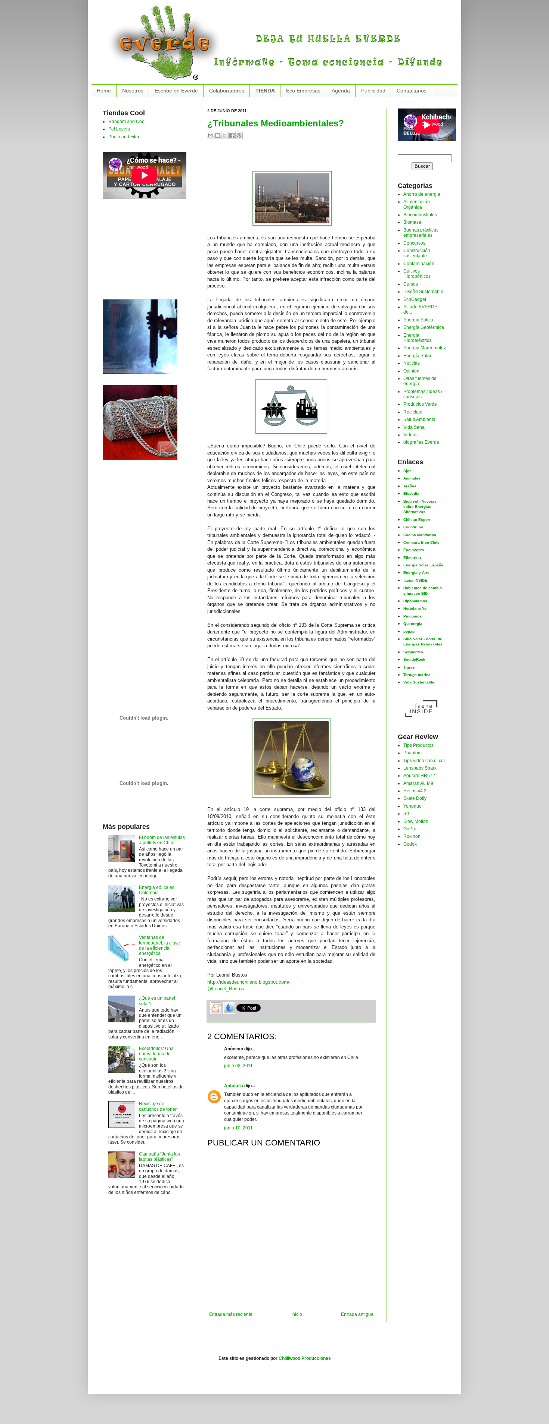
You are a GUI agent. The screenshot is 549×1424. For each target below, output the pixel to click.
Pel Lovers (119, 129)
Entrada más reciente (230, 1314)
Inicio (296, 1314)
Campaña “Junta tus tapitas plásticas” (159, 1156)
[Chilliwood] (140, 335)
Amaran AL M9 (418, 783)
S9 (406, 813)
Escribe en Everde (176, 91)
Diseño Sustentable (423, 291)
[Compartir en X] (225, 135)
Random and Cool (127, 121)
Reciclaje (412, 412)
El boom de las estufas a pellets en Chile (162, 840)
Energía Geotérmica (423, 327)
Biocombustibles (420, 214)
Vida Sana (414, 427)
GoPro (409, 829)
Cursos (410, 284)
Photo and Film (123, 136)
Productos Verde (420, 404)
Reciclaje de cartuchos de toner (158, 1106)
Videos (410, 434)
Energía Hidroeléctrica (417, 338)
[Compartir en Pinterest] (239, 135)
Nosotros (132, 91)
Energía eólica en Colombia (157, 890)
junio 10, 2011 (238, 1128)
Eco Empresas (303, 91)
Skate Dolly (415, 798)
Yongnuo (412, 806)
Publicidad (373, 91)
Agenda (341, 91)
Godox (410, 844)
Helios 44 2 (415, 790)
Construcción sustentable (416, 253)
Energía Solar (417, 355)
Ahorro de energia (421, 194)
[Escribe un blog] (217, 135)
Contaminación (418, 263)
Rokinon (412, 836)
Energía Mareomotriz (424, 348)
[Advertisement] (294, 158)
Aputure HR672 (419, 775)
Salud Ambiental (420, 419)
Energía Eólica (418, 320)
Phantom (412, 752)
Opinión (411, 371)
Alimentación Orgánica (416, 204)
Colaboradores (226, 91)
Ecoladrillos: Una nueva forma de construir (156, 1054)
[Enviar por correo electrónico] (210, 135)
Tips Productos (418, 745)
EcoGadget (414, 299)
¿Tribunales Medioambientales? (275, 123)
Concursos (414, 243)
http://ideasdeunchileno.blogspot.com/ (248, 982)
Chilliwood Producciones (305, 1358)
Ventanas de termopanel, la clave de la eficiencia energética (159, 945)
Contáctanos (412, 91)
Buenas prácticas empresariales (420, 232)
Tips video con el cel (424, 760)
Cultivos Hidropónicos (417, 273)
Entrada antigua (357, 1314)
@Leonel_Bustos (225, 988)
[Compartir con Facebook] (232, 135)
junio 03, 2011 (238, 1065)
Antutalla (233, 1085)
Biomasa (412, 222)
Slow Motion (415, 821)
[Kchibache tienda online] (140, 421)
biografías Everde (421, 442)
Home (104, 91)
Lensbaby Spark (420, 768)
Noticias (411, 363)
